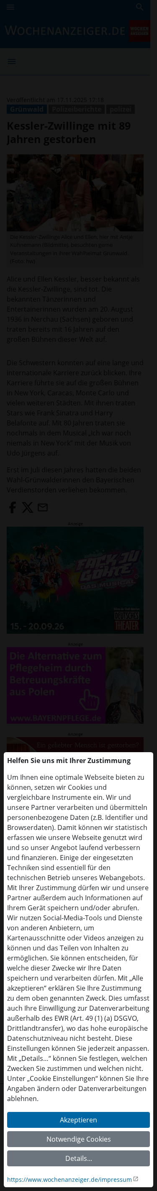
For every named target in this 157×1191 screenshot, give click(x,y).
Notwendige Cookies (78, 1139)
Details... (78, 1158)
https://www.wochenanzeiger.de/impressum (69, 1179)
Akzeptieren (78, 1119)
